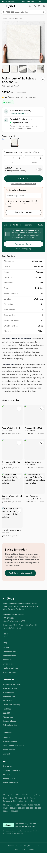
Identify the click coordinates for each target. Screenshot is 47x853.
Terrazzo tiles (9, 697)
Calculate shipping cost (19, 114)
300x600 (29, 808)
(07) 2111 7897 (8, 618)
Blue (32, 801)
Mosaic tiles (8, 717)
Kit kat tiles (8, 701)
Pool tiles (7, 709)
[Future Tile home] (11, 6)
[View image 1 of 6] (6, 69)
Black (26, 798)
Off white (26, 795)
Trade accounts (9, 750)
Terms (23, 849)
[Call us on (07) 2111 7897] (30, 6)
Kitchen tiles (8, 660)
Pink (14, 801)
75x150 (23, 805)
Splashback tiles (10, 689)
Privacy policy (9, 779)
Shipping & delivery (11, 770)
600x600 (6, 811)
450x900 (37, 808)
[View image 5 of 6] (40, 69)
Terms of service (10, 783)
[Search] (43, 12)
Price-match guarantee (13, 746)
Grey (12, 798)
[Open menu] (3, 6)
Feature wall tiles (10, 668)
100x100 (37, 805)
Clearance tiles (9, 652)
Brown (32, 798)
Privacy (16, 849)
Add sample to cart (23, 244)
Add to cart (23, 179)
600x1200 (14, 811)
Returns (6, 775)
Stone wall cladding (11, 705)
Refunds (30, 849)
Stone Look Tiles (16, 18)
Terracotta (7, 801)
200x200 (13, 808)
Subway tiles (8, 693)
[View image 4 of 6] (32, 69)
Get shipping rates (23, 212)
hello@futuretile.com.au (13, 615)
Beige (38, 795)
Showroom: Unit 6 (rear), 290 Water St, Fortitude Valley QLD (20, 626)
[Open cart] (44, 6)
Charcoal (18, 798)
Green (27, 801)
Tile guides (7, 766)
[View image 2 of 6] (14, 69)
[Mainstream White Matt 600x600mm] (6, 142)
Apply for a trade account (20, 573)
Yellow (20, 801)
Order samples (9, 672)
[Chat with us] (35, 6)
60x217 (17, 805)
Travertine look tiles (12, 685)
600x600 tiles (8, 713)
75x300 (30, 805)
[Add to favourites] (43, 79)
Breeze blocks (9, 721)
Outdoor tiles (8, 664)
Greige (5, 798)
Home (4, 18)
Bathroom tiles (9, 656)
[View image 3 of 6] (23, 69)
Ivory (33, 795)
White (18, 795)
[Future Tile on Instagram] (5, 634)
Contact (6, 754)
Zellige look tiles (10, 725)
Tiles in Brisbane (10, 742)
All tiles (6, 648)
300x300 (21, 808)
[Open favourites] (39, 6)
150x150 (6, 808)
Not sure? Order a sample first (23, 184)
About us (6, 738)
